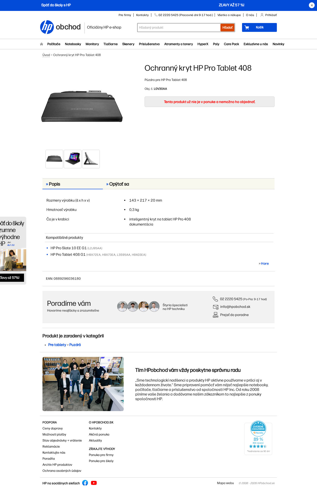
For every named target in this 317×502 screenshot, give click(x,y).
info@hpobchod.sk (235, 306)
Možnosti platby (54, 434)
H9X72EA (94, 254)
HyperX (202, 44)
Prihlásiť (271, 15)
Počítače (53, 44)
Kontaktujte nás (53, 453)
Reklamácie (51, 447)
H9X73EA (109, 254)
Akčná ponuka (99, 434)
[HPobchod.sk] (47, 27)
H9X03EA (138, 254)
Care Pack (231, 44)
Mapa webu (225, 483)
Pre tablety (57, 344)
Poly (216, 44)
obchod (68, 26)
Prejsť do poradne (234, 315)
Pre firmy (125, 15)
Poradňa (48, 459)
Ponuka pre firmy (101, 455)
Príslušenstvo (149, 44)
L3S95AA (123, 254)
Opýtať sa (117, 184)
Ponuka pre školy (101, 461)
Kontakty (142, 15)
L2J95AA (94, 248)
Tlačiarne (111, 44)
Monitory (92, 44)
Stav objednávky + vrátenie (62, 440)
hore (265, 264)
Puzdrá (75, 344)
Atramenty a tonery (178, 44)
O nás (250, 15)
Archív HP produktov (57, 465)
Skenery (128, 44)
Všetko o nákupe (229, 15)
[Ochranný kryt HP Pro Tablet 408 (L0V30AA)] (82, 106)
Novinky (278, 44)
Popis (53, 184)
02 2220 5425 (231, 299)
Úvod (46, 55)
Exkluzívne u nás (256, 44)
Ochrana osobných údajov (61, 471)
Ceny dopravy (52, 428)
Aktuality (95, 440)
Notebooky (73, 44)
